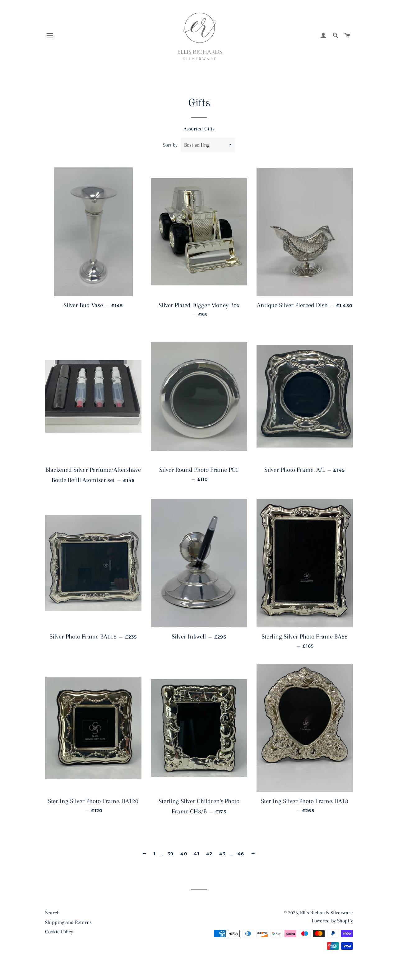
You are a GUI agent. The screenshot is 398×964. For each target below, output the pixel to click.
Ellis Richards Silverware (326, 913)
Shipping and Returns (68, 922)
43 (222, 854)
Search (52, 913)
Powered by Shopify (332, 921)
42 (209, 854)
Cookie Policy (59, 931)
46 (241, 854)
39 (171, 854)
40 (183, 854)
